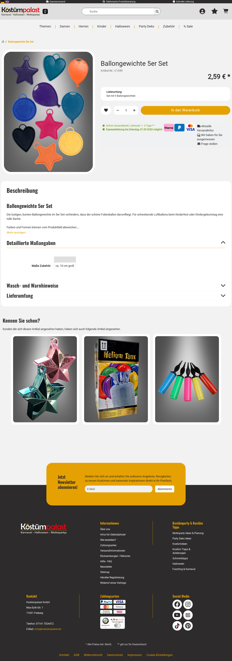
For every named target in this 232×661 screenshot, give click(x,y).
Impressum (135, 655)
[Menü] (123, 618)
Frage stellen (209, 143)
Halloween (178, 563)
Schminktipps (180, 558)
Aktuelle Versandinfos (205, 128)
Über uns (105, 529)
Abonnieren (165, 489)
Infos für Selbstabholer (113, 534)
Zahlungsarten (108, 545)
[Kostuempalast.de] (20, 11)
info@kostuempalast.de (48, 629)
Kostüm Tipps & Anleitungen (181, 551)
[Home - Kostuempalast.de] (43, 528)
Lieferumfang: (114, 91)
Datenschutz (115, 655)
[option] (48, 112)
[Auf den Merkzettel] (106, 110)
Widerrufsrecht (93, 655)
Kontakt (64, 655)
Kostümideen (180, 543)
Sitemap (105, 572)
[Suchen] (157, 11)
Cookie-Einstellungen (159, 655)
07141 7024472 (45, 623)
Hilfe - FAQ (106, 561)
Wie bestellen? (108, 539)
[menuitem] (2, 1)
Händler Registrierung (112, 577)
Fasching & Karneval (184, 569)
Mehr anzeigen (16, 232)
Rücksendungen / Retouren (115, 556)
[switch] (117, 625)
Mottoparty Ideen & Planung (188, 533)
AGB (76, 655)
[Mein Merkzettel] (214, 11)
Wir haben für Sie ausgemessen (209, 137)
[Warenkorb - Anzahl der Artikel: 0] (226, 11)
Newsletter (106, 566)
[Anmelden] (202, 11)
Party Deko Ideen (182, 538)
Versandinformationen (112, 550)
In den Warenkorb (185, 110)
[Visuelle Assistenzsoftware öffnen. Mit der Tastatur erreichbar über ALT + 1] (43, 11)
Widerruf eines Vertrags (113, 582)
